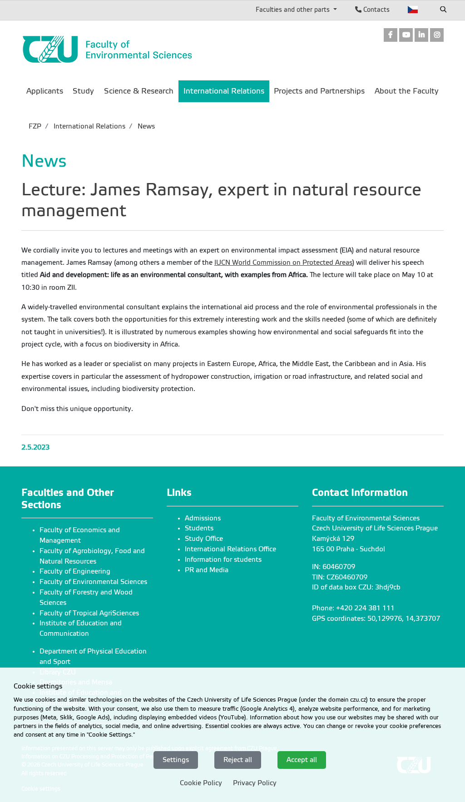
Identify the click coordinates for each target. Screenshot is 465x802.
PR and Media (206, 570)
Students (199, 528)
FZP (35, 126)
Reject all (237, 759)
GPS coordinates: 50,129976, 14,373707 (376, 618)
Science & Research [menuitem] (138, 91)
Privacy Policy (255, 783)
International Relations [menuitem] (223, 91)
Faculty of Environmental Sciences (93, 581)
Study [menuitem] (83, 91)
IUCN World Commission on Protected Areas (283, 262)
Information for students (223, 559)
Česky (413, 9)
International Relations (88, 126)
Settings (176, 759)
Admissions (203, 518)
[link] (390, 35)
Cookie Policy (201, 783)
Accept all (302, 759)
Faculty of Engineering (75, 571)
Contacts (375, 9)
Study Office (204, 538)
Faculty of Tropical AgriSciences (89, 613)
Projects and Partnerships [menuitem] (319, 91)
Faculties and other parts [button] (293, 9)
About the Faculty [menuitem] (407, 91)
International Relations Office (230, 549)
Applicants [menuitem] (44, 91)
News (145, 126)
